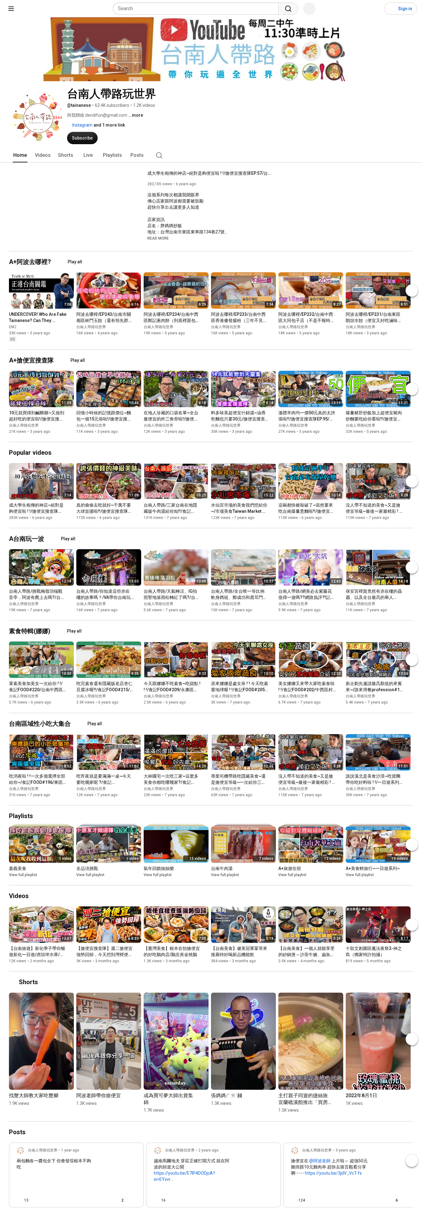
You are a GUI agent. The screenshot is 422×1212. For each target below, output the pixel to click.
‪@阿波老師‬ (320, 1160)
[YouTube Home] (36, 8)
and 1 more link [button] (109, 125)
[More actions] (71, 315)
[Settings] (375, 8)
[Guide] (11, 8)
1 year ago (70, 1150)
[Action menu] (133, 1200)
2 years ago (208, 1150)
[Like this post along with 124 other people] (293, 1200)
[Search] (288, 8)
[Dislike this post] (36, 1200)
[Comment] (258, 1200)
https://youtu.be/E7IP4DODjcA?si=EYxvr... (184, 1176)
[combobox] (197, 8)
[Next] (412, 290)
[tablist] (211, 155)
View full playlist (23, 875)
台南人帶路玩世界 (91, 327)
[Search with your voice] (309, 8)
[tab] (20, 155)
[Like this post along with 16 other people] (156, 1200)
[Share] (102, 1200)
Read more (158, 238)
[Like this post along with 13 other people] (19, 1200)
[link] (76, 1177)
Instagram (81, 125)
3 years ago (345, 1150)
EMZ (13, 327)
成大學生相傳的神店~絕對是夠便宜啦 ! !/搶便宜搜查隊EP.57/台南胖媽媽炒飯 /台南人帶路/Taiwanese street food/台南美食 (209, 173)
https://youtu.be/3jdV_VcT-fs (333, 1173)
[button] (158, 238)
